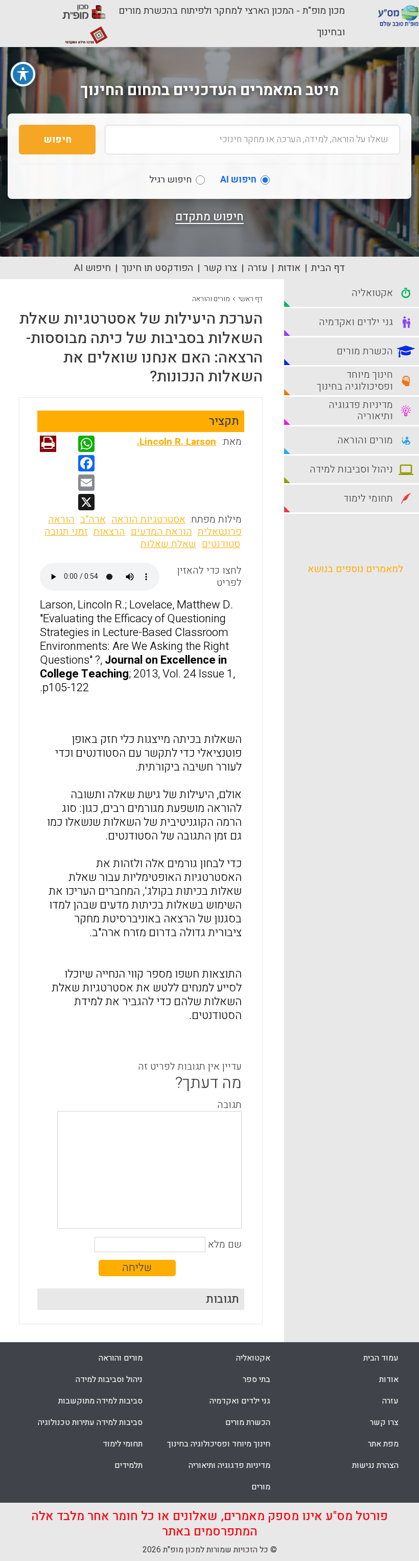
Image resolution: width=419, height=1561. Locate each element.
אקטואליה (253, 1358)
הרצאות (109, 532)
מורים (260, 1487)
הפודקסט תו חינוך (157, 268)
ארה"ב (93, 519)
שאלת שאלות (168, 544)
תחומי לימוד (123, 1444)
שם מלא (225, 1244)
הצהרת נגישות (375, 1465)
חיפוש (57, 139)
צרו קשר (220, 268)
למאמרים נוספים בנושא (355, 569)
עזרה (257, 268)
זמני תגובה (66, 532)
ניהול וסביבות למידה (109, 1379)
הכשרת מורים (247, 1422)
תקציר (224, 421)
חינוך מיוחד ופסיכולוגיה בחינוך (218, 1444)
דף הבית (328, 268)
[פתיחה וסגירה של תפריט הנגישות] (23, 74)
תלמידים (128, 1465)
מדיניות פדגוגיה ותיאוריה (229, 1465)
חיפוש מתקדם (209, 216)
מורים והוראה (211, 298)
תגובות (222, 1299)
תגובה (229, 1105)
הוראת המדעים (161, 532)
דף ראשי (250, 298)
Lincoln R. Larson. (176, 442)
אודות (289, 268)
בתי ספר (256, 1379)
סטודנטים (221, 544)
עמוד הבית (381, 1358)
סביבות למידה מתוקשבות (100, 1401)
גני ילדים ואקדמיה (240, 1401)
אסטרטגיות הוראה (148, 519)
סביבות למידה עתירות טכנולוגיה (90, 1422)
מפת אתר (383, 1444)
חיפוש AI (92, 268)
